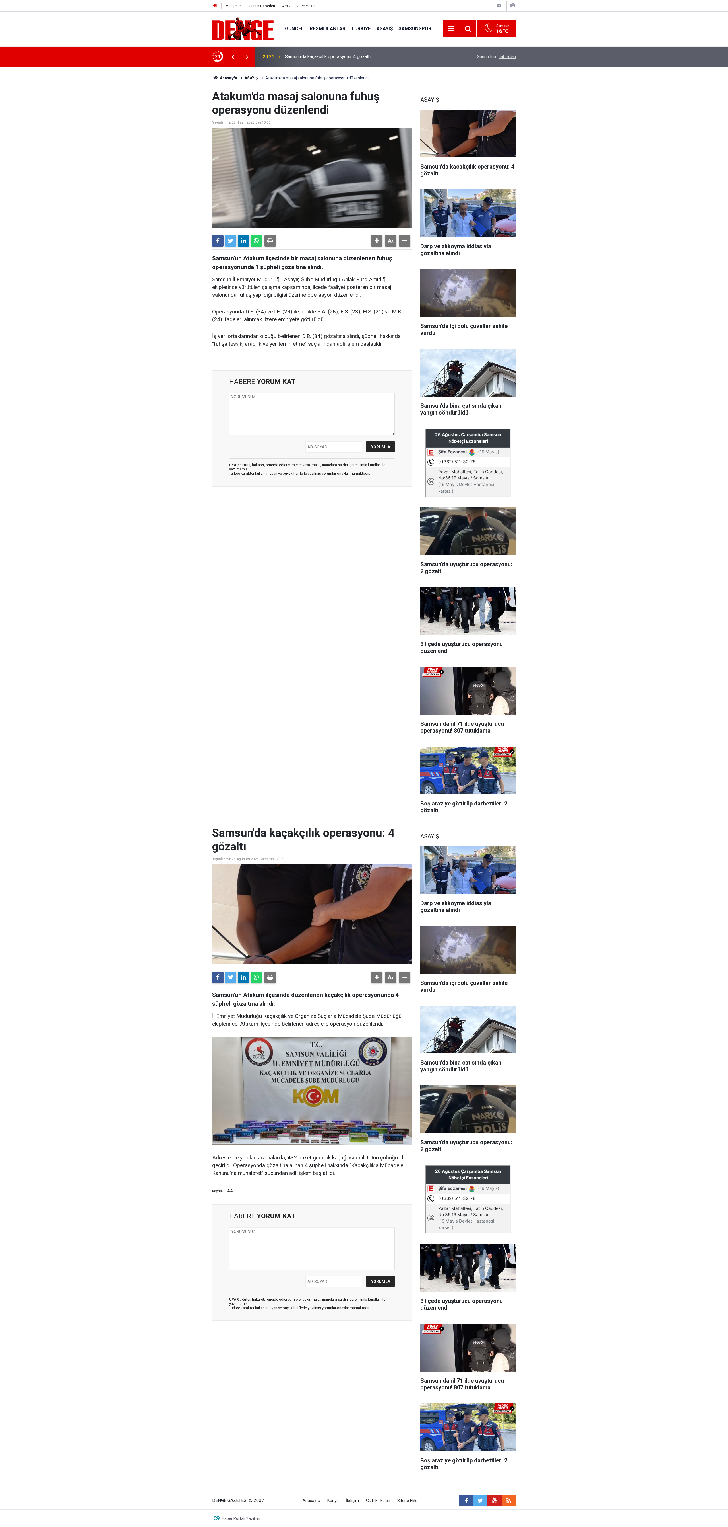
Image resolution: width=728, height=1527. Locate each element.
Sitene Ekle (306, 6)
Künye (333, 1500)
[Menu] (451, 29)
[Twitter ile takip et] (480, 1500)
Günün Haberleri (262, 6)
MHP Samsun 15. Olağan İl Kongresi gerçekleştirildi (336, 56)
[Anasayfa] (215, 6)
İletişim (352, 1500)
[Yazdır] (270, 241)
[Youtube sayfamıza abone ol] (494, 1500)
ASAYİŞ (385, 28)
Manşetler (234, 6)
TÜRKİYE (361, 28)
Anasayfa (228, 78)
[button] (376, 241)
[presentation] (233, 56)
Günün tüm (496, 56)
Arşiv (286, 6)
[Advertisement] (312, 542)
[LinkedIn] (243, 241)
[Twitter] (230, 241)
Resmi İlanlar (328, 28)
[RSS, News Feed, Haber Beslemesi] (509, 1500)
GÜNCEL (294, 28)
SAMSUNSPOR (414, 28)
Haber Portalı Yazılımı (241, 1518)
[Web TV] (499, 5)
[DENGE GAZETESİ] (243, 28)
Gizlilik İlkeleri (378, 1500)
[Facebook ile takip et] (466, 1500)
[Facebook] (218, 241)
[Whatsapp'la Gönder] (256, 241)
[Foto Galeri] (513, 5)
